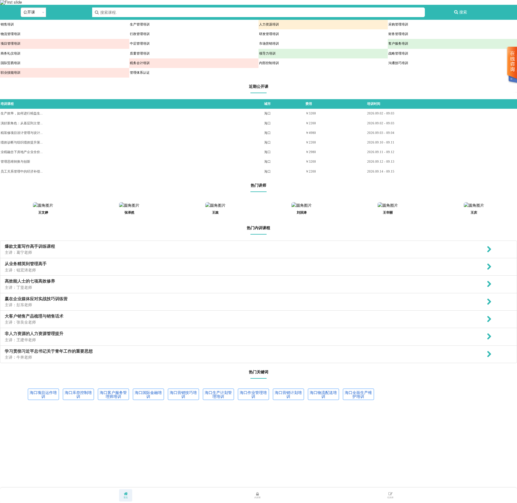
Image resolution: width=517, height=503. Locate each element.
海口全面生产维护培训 (358, 394)
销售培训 (7, 24)
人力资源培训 (269, 24)
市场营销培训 (269, 43)
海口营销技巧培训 (183, 394)
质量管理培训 (140, 53)
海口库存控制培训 (78, 394)
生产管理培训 (140, 24)
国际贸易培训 (10, 63)
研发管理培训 (269, 34)
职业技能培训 (10, 72)
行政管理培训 (140, 34)
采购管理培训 (398, 24)
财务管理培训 (398, 34)
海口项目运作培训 (43, 394)
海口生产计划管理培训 (218, 394)
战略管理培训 (398, 53)
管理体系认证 (140, 72)
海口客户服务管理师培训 (113, 394)
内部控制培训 (269, 63)
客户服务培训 (398, 43)
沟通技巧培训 (398, 63)
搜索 (462, 12)
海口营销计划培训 (288, 394)
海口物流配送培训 (323, 394)
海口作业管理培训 (253, 394)
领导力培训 (267, 53)
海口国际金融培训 (148, 394)
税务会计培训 (140, 63)
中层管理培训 (140, 43)
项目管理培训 (10, 43)
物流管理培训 (10, 34)
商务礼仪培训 (10, 53)
